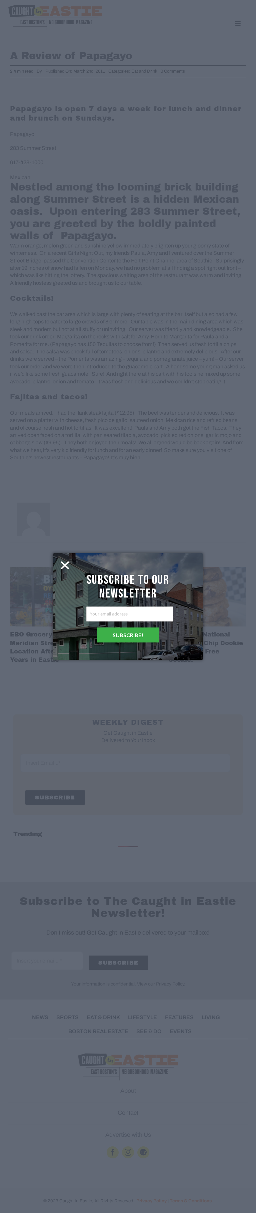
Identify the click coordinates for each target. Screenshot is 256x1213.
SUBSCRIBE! (128, 635)
